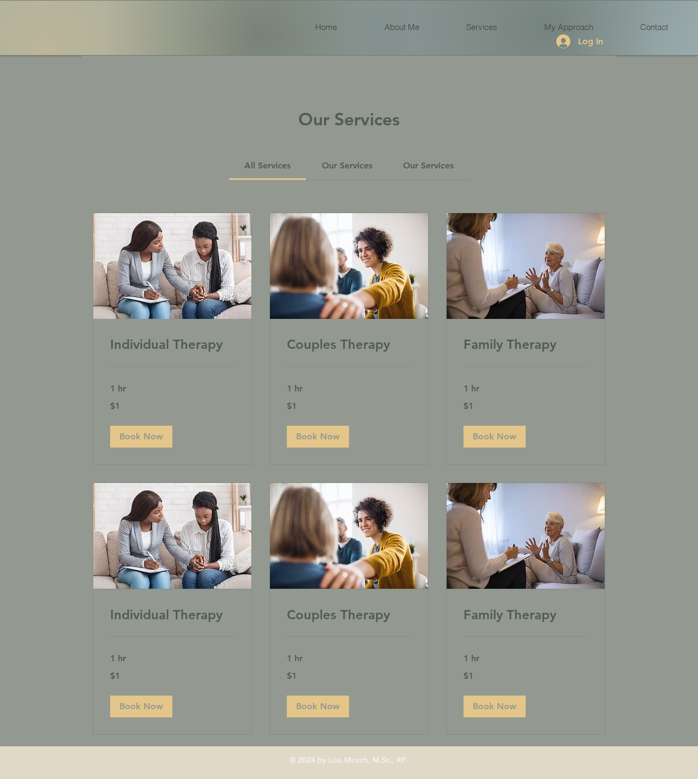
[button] (141, 437)
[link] (267, 165)
